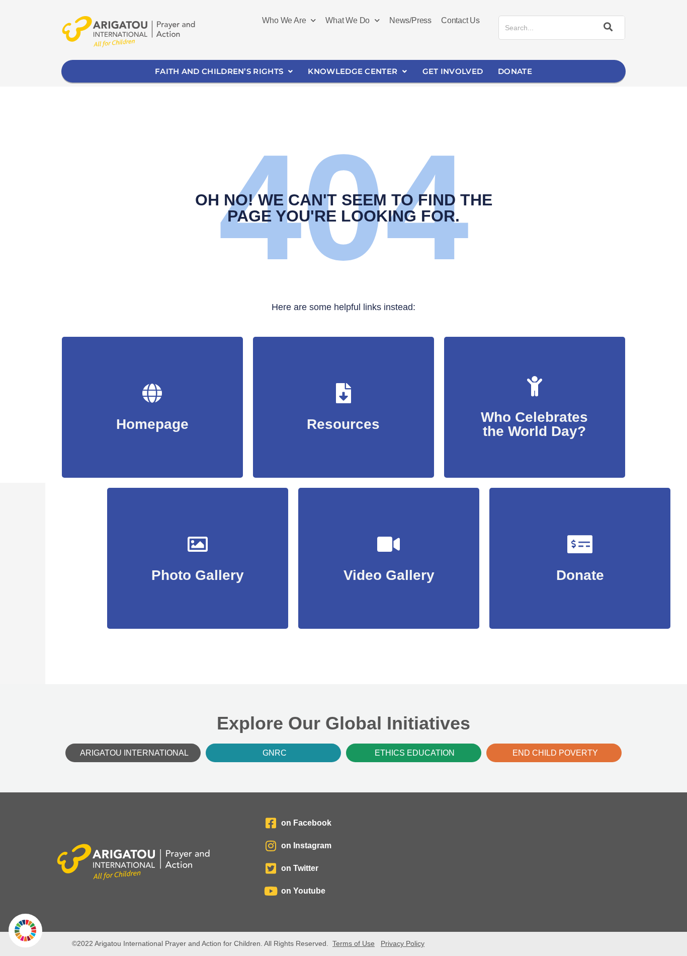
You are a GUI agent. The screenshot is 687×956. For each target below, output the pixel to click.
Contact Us (460, 20)
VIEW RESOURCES (343, 419)
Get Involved (452, 71)
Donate (515, 71)
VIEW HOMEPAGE (152, 419)
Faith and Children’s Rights (219, 71)
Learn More (534, 426)
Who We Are (284, 20)
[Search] (606, 27)
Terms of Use (353, 943)
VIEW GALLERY (198, 570)
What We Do (347, 20)
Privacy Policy (402, 943)
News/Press (410, 20)
